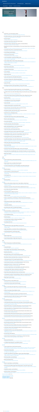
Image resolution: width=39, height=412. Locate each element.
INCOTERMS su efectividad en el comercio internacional (12, 265)
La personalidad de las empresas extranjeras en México (12, 101)
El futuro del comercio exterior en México (10, 309)
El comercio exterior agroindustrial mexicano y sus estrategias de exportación (15, 284)
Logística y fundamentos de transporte (9, 323)
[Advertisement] (19, 24)
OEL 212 (3, 178)
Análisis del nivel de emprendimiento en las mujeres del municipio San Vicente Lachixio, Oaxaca (17, 215)
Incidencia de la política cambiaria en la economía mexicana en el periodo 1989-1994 (16, 117)
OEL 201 (3, 245)
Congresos (10, 5)
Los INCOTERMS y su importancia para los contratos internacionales (13, 270)
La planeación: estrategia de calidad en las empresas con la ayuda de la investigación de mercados (18, 260)
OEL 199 (3, 285)
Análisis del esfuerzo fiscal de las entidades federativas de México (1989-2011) (15, 196)
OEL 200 (3, 279)
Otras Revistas (5, 5)
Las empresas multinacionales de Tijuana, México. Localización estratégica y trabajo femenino (17, 122)
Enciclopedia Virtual (20, 3)
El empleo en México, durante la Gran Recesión (10, 39)
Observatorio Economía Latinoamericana (9, 3)
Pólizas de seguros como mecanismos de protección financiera (13, 236)
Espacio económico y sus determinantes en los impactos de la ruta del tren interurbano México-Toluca (18, 75)
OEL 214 (3, 158)
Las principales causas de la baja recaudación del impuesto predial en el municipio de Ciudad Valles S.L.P (19, 86)
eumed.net (7, 411)
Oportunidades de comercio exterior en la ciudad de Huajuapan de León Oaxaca (15, 281)
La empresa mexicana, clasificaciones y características (12, 111)
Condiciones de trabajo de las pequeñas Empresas (11, 53)
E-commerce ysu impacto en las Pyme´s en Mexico (11, 44)
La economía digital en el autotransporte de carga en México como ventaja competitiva (16, 143)
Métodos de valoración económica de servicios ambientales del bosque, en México (15, 70)
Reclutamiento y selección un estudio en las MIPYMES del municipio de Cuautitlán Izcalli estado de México (19, 149)
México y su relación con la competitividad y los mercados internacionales (14, 34)
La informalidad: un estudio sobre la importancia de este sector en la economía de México (16, 137)
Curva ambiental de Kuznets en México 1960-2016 (11, 55)
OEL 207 (3, 224)
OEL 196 (3, 338)
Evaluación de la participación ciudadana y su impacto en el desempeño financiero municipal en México (18, 372)
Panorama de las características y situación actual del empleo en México (14, 65)
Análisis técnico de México (8, 190)
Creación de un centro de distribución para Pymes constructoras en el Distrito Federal (16, 343)
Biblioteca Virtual (28, 3)
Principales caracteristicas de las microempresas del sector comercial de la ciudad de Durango (17, 96)
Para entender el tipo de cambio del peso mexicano (11, 180)
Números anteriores (5, 374)
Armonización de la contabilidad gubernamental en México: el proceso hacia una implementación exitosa (18, 294)
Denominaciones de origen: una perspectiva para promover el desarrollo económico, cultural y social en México (19, 48)
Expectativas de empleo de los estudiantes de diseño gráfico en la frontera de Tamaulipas (16, 300)
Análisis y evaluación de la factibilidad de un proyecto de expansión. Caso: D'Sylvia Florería (17, 208)
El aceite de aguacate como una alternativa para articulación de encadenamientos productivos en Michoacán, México (20, 334)
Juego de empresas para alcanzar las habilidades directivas (12, 93)
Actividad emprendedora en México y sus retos (10, 220)
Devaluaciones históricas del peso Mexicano (10, 42)
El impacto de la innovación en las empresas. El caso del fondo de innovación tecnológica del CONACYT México (20, 187)
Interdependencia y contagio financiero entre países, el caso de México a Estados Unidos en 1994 (17, 132)
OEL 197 (3, 318)
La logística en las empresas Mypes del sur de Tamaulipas (12, 37)
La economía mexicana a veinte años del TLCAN (11, 360)
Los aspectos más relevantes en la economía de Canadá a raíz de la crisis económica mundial (17, 255)
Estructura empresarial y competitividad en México (11, 127)
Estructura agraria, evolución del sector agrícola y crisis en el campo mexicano (15, 250)
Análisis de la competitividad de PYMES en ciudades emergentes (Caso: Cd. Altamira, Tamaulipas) (18, 90)
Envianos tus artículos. (17, 5)
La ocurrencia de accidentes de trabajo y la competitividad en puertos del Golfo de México (16, 166)
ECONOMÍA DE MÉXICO (5, 377)
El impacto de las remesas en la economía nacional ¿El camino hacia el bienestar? (15, 50)
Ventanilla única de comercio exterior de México (10, 328)
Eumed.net (4, 1)
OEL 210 (3, 182)
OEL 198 (3, 298)
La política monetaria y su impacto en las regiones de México (12, 232)
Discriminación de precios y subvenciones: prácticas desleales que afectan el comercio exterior (17, 314)
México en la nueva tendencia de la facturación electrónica (12, 297)
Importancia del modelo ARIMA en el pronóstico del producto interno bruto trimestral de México (17, 275)
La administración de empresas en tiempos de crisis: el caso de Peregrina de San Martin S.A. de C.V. (18, 106)
